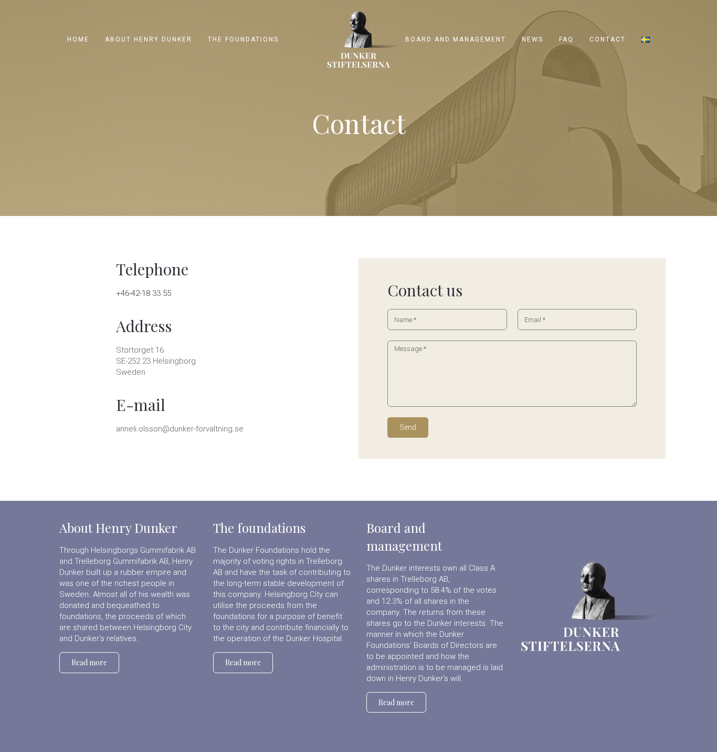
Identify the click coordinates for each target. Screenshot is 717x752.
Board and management (455, 39)
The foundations (259, 527)
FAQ (566, 39)
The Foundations (243, 39)
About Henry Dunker (148, 39)
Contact (607, 39)
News (532, 39)
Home (78, 39)
